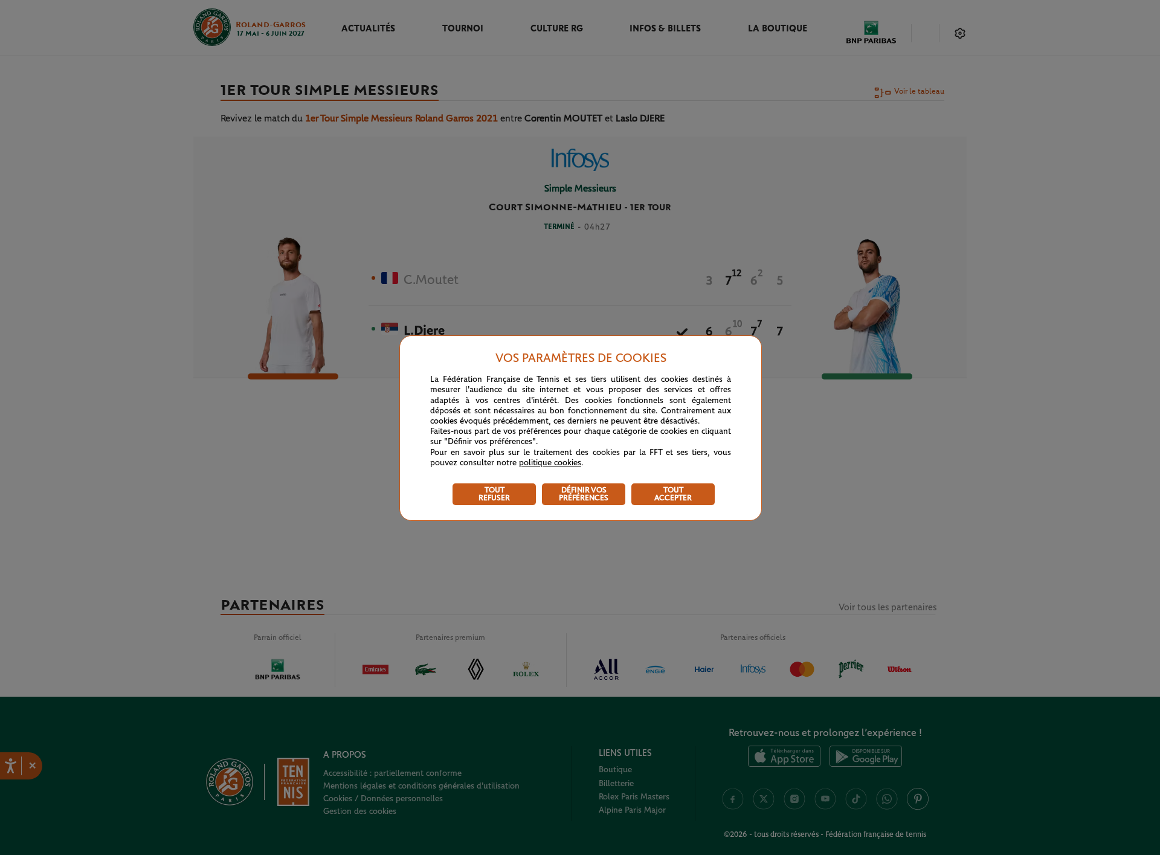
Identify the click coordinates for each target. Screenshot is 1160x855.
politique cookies (550, 463)
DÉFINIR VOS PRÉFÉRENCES (583, 494)
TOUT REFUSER (494, 494)
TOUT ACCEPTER (673, 494)
